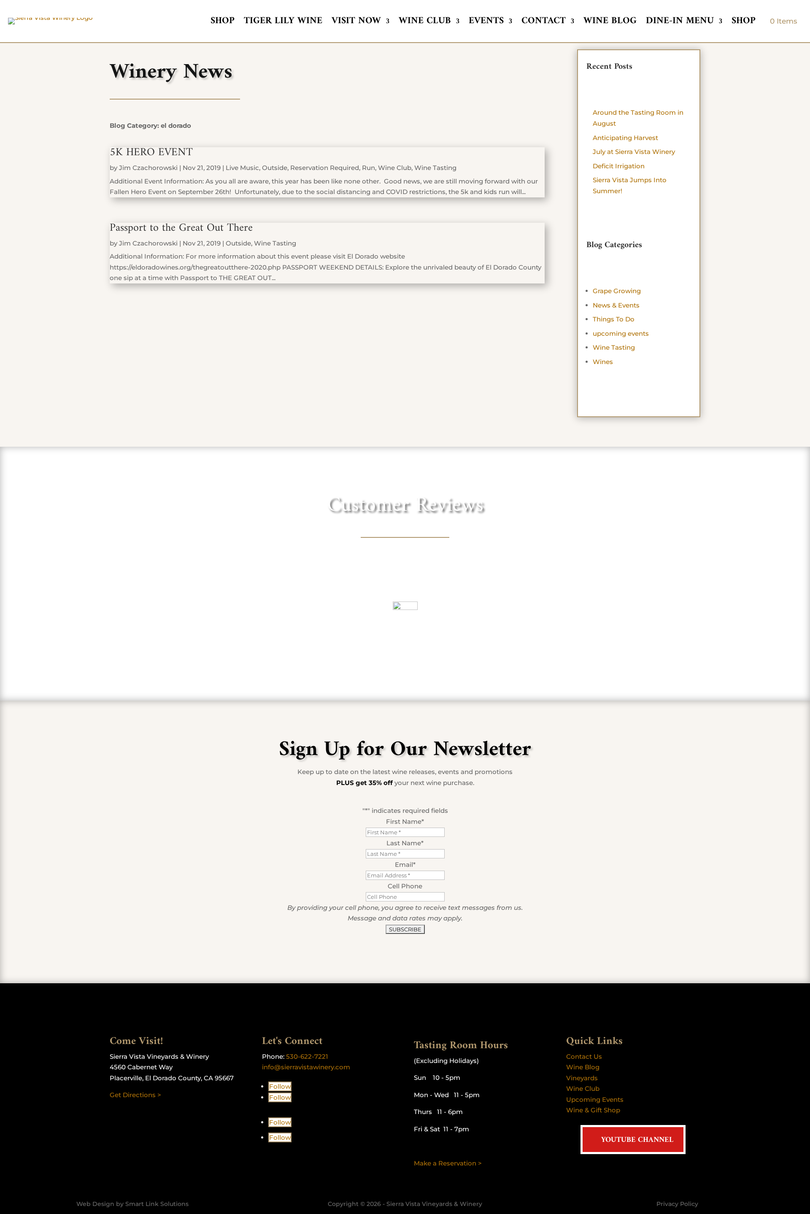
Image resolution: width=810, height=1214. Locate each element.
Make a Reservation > (448, 1163)
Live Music (242, 168)
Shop (223, 22)
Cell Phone (405, 886)
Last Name (405, 843)
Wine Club (425, 22)
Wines (603, 362)
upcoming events (621, 333)
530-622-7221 (307, 1056)
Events (486, 22)
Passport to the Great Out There (181, 228)
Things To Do (613, 319)
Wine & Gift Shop (593, 1110)
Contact (543, 22)
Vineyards (582, 1078)
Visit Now (356, 22)
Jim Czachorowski (148, 168)
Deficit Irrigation (619, 166)
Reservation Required (324, 168)
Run (368, 168)
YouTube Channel (637, 1140)
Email (405, 865)
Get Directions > (135, 1095)
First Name (405, 821)
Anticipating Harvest (625, 138)
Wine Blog (610, 22)
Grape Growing (617, 291)
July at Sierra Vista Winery (634, 152)
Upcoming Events (595, 1099)
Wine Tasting (435, 168)
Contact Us (584, 1056)
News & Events (616, 305)
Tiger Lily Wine (283, 22)
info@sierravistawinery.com (306, 1067)
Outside (274, 168)
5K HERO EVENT (151, 152)
